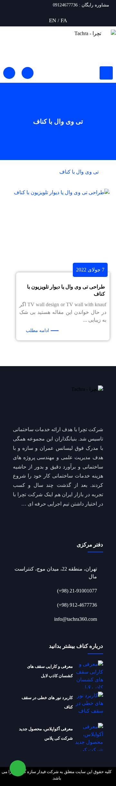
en (52, 20)
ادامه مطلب (37, 330)
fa (64, 20)
